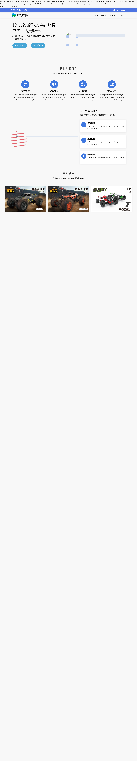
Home (97, 15)
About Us (113, 15)
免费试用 (38, 45)
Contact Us (122, 15)
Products (104, 15)
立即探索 (20, 45)
